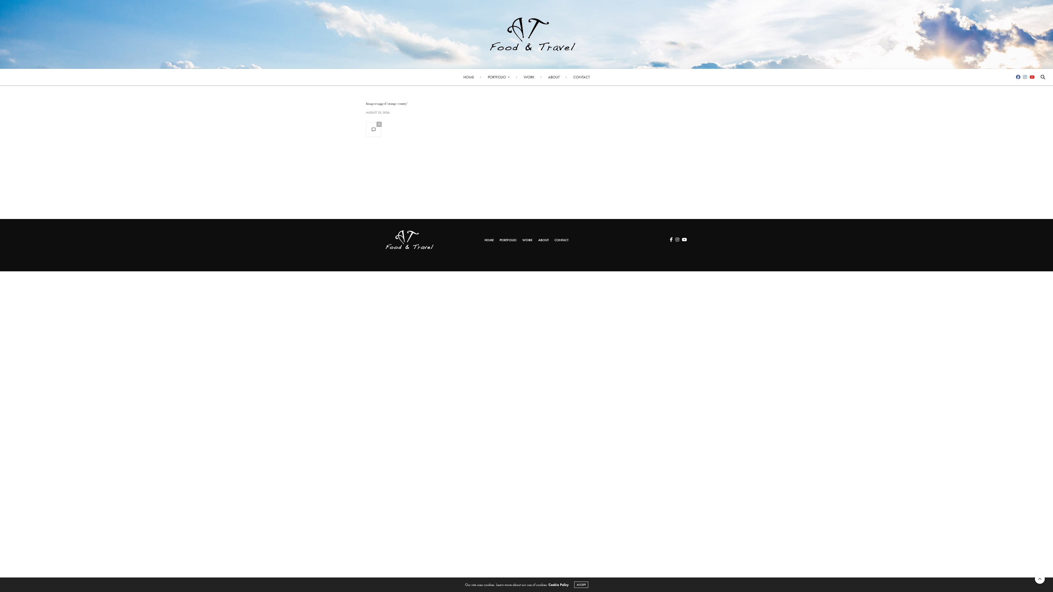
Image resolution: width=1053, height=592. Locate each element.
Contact (581, 77)
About (554, 77)
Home (468, 77)
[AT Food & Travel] (526, 34)
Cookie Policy (558, 584)
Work (529, 77)
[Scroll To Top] (1040, 579)
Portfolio (497, 77)
